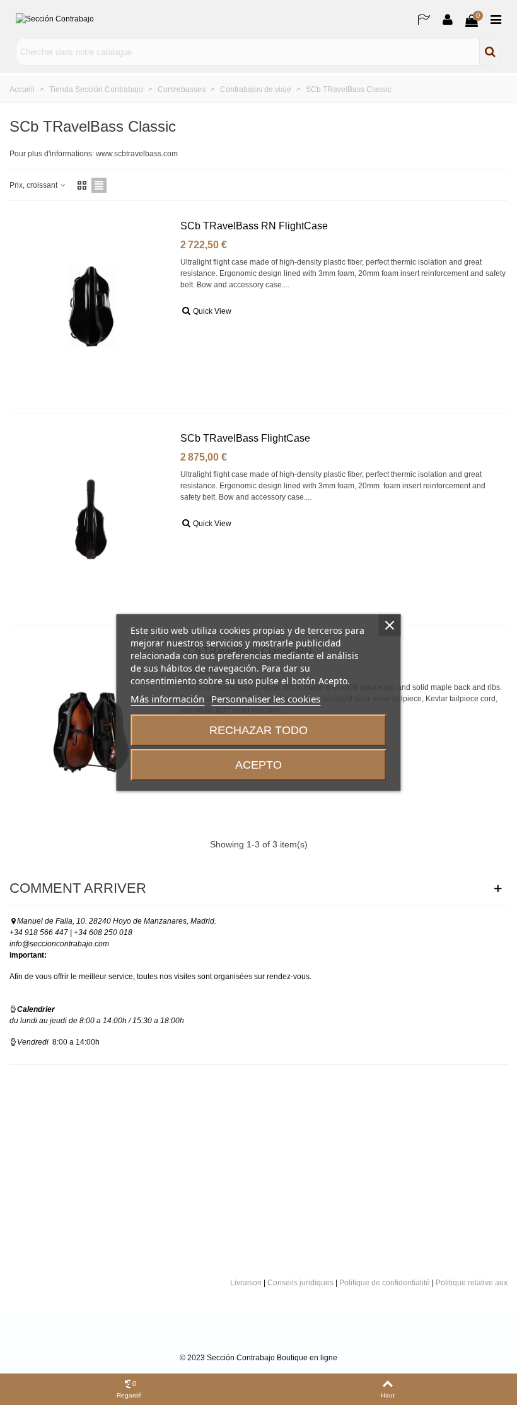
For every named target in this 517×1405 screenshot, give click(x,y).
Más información (167, 698)
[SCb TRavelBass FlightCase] (91, 519)
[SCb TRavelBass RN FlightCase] (91, 307)
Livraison (246, 1282)
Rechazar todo (258, 730)
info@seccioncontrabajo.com (59, 943)
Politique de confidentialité (384, 1282)
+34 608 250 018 (103, 932)
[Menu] (496, 19)
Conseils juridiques (300, 1282)
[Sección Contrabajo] (72, 19)
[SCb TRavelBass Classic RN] (91, 732)
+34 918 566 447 (38, 932)
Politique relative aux (472, 1282)
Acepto (258, 765)
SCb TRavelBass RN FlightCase (254, 226)
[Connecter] (448, 19)
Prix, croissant (34, 185)
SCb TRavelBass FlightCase (245, 438)
